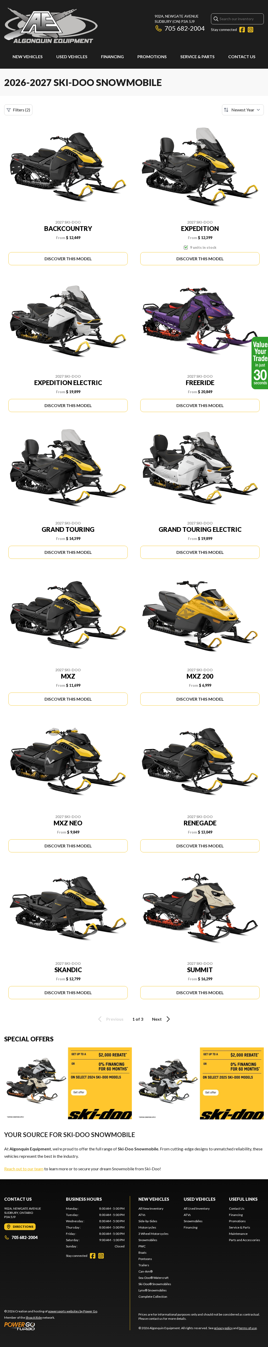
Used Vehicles (71, 56)
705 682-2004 (185, 28)
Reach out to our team (23, 1168)
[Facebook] (242, 29)
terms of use (248, 1328)
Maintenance (238, 1234)
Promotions (152, 56)
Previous (115, 1018)
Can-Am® (145, 1271)
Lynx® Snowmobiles (152, 1290)
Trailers (143, 1265)
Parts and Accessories (244, 1240)
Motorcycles (147, 1227)
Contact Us (241, 56)
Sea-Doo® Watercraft (153, 1278)
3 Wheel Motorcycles (153, 1234)
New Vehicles (28, 56)
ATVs (142, 1215)
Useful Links (243, 1199)
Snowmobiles (147, 1240)
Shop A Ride (34, 1317)
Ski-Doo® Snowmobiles (154, 1284)
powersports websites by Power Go (72, 1311)
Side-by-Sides (147, 1221)
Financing (112, 56)
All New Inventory (150, 1208)
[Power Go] (51, 1326)
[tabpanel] (95, 1227)
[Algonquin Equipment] (51, 25)
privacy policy (223, 1328)
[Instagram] (250, 29)
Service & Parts (197, 56)
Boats (142, 1252)
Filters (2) (21, 109)
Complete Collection (152, 1297)
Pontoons (145, 1259)
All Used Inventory (197, 1208)
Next (157, 1018)
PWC (142, 1246)
